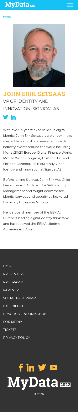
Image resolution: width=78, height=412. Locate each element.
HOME (8, 266)
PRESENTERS (14, 274)
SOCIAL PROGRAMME (20, 298)
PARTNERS (12, 290)
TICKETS (9, 330)
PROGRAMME (14, 282)
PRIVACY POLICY (16, 338)
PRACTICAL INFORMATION (25, 314)
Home (7, 16)
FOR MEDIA (12, 322)
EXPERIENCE (13, 306)
